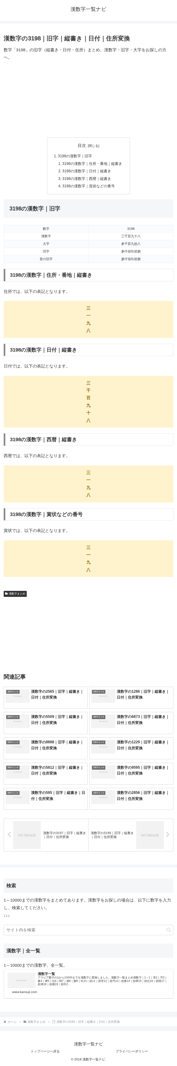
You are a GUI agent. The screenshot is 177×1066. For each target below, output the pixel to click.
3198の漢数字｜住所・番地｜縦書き (92, 163)
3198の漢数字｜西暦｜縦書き (86, 178)
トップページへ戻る (45, 1051)
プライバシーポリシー (132, 1051)
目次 (82, 145)
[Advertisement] (88, 99)
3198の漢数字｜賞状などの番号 (88, 186)
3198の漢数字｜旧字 (75, 156)
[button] (169, 929)
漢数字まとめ (17, 593)
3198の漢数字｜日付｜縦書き (86, 171)
